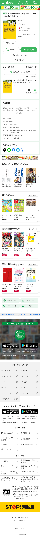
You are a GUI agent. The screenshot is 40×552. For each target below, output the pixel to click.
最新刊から (34, 76)
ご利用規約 (5, 461)
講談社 (11, 121)
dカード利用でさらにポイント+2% (26, 34)
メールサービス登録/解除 (7, 439)
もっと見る (32, 195)
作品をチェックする (21, 55)
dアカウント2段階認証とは (8, 472)
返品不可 (20, 36)
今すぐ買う (30, 50)
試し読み (11, 43)
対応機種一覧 (25, 433)
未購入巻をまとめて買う (21, 72)
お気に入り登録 (32, 67)
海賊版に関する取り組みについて (8, 479)
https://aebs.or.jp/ (19, 498)
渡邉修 (20, 20)
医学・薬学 (13, 124)
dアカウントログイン (7, 450)
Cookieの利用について (28, 472)
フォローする (23, 20)
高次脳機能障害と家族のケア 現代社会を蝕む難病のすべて (25, 81)
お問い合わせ (5, 444)
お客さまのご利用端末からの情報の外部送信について (28, 479)
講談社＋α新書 (14, 127)
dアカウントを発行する (20, 517)
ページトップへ (20, 528)
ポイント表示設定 (27, 444)
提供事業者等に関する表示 (28, 461)
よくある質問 (25, 439)
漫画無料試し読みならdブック (9, 314)
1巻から (27, 76)
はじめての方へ (9, 433)
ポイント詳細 (23, 30)
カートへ (13, 50)
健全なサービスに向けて (28, 467)
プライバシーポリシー (8, 467)
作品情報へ (19, 60)
